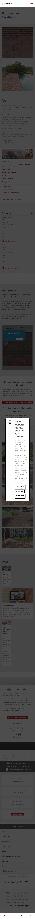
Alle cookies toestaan (20, 487)
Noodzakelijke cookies (20, 496)
